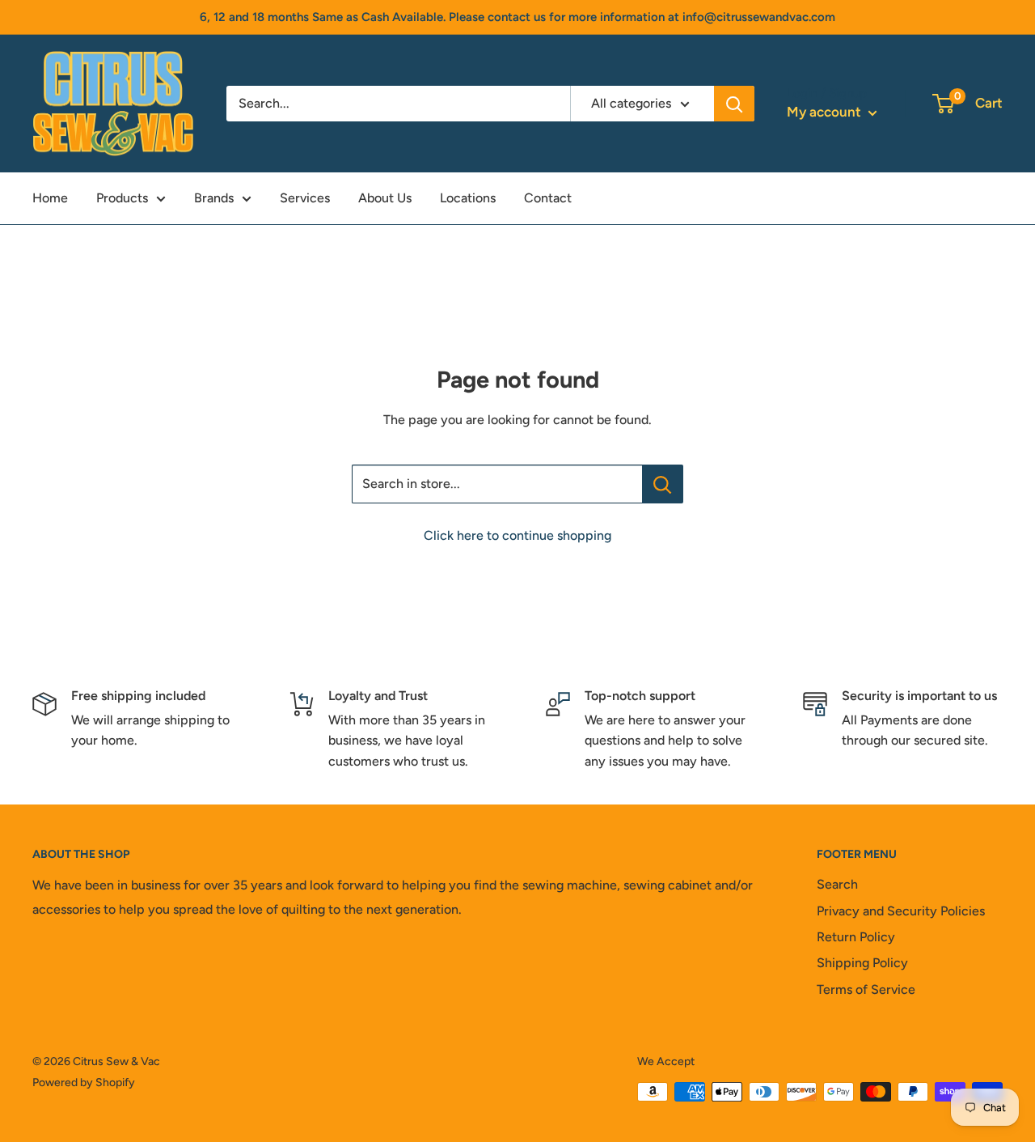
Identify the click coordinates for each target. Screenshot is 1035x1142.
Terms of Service (866, 989)
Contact (548, 198)
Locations (468, 198)
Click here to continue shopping (517, 535)
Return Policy (856, 937)
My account (825, 112)
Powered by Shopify (83, 1082)
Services (305, 198)
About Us (385, 198)
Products (122, 198)
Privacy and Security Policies (901, 911)
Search (837, 884)
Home (50, 198)
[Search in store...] (662, 484)
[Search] (734, 103)
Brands (214, 198)
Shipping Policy (862, 962)
